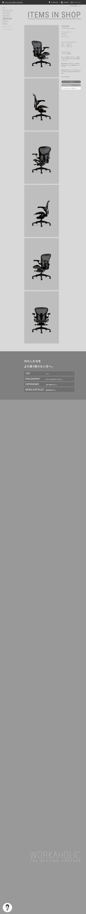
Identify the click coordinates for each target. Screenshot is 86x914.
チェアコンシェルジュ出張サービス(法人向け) (14, 2)
